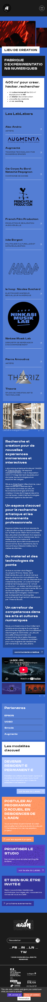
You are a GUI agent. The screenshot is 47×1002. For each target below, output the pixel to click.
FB (14, 947)
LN (31, 947)
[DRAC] (15, 974)
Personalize (24, 998)
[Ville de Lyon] (31, 982)
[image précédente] (39, 431)
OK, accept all (14, 995)
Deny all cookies (32, 995)
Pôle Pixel (17, 484)
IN (23, 947)
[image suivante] (42, 431)
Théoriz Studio (14, 471)
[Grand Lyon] (15, 982)
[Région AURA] (31, 974)
